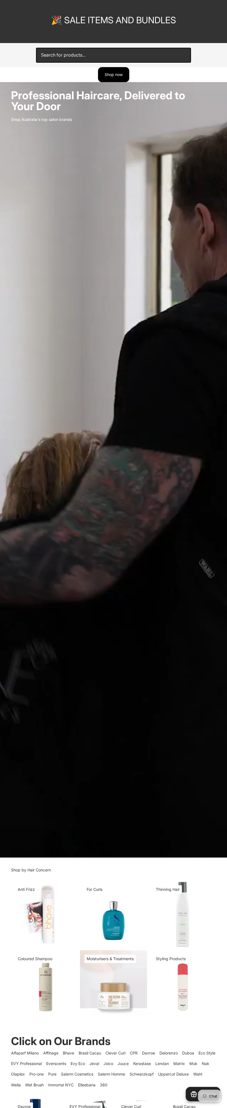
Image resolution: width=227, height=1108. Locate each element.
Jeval (94, 1063)
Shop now (114, 74)
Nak (205, 1063)
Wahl (197, 1074)
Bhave (68, 1053)
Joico (108, 1063)
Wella (16, 1084)
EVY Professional (26, 1063)
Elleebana (87, 1084)
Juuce (123, 1063)
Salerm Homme (111, 1074)
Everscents (56, 1063)
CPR (134, 1053)
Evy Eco (78, 1063)
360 (103, 1084)
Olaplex (18, 1074)
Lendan (162, 1063)
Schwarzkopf (142, 1074)
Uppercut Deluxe (173, 1074)
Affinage (50, 1053)
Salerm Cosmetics (77, 1074)
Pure (52, 1074)
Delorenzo (168, 1053)
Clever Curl (115, 1053)
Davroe (148, 1053)
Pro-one (36, 1074)
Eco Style (206, 1053)
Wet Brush (34, 1084)
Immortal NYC (61, 1084)
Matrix (179, 1063)
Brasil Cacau (90, 1053)
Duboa (188, 1053)
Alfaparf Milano (25, 1053)
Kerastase (142, 1063)
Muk (193, 1063)
